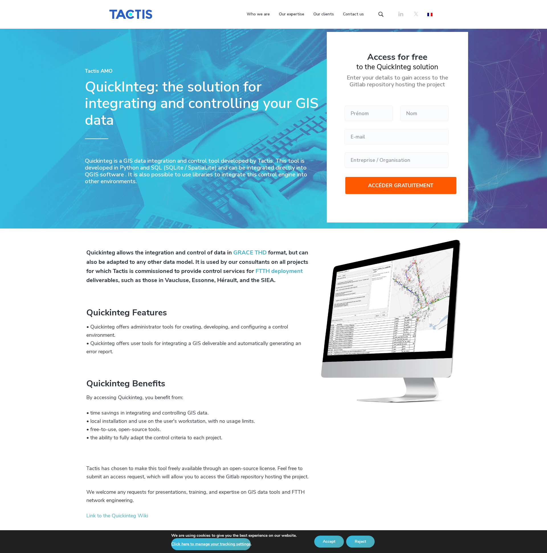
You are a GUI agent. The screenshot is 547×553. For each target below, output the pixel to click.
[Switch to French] (429, 14)
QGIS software (104, 174)
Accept (329, 541)
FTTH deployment (279, 271)
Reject (360, 541)
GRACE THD (250, 252)
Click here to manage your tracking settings (211, 544)
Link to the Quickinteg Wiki (117, 515)
